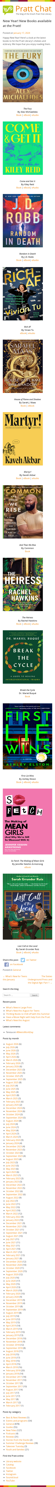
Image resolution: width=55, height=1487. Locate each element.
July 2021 (10, 1239)
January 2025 (12, 1104)
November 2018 (14, 1341)
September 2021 (14, 1232)
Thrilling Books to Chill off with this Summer (28, 1013)
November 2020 (14, 1264)
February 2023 (13, 1178)
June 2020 (11, 1280)
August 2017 (12, 1389)
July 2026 (10, 1047)
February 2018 (13, 1370)
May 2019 (10, 1322)
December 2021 (14, 1223)
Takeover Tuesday (15, 1446)
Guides (9, 1427)
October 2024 (13, 1114)
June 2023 (11, 1165)
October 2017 (13, 1383)
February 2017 (13, 1405)
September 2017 (14, 1386)
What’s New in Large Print (19, 1007)
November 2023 (14, 1149)
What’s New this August (18, 1020)
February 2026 (13, 1063)
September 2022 (14, 1194)
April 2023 (11, 1172)
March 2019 (12, 1328)
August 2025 (12, 1082)
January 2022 (12, 1220)
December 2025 (14, 1069)
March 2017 (12, 1402)
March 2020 (12, 1290)
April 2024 (11, 1133)
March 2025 (12, 1098)
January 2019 (12, 1335)
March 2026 (12, 1060)
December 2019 (14, 1300)
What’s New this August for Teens (23, 1010)
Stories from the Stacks (17, 1439)
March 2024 (12, 1136)
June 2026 (11, 1050)
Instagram (11, 1474)
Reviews (10, 1436)
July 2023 (10, 1162)
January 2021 (12, 1258)
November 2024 (14, 1111)
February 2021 (13, 1255)
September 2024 (14, 1117)
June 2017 (11, 1396)
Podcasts (10, 1433)
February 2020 (13, 1293)
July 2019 (10, 1316)
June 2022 (11, 1204)
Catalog (10, 1464)
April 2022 (11, 1210)
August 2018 (12, 1351)
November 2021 (14, 1226)
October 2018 (13, 1344)
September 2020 (14, 1271)
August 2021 (12, 1236)
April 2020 (11, 1287)
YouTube (10, 1480)
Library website (13, 1461)
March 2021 (12, 1252)
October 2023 (13, 1152)
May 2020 (10, 1284)
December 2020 (14, 1261)
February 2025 (13, 1101)
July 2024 (10, 1124)
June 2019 (11, 1319)
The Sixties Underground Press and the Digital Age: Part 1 (40, 979)
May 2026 (10, 1053)
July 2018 (10, 1354)
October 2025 (13, 1076)
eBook (27, 115)
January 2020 (12, 1296)
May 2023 (10, 1168)
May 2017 (10, 1399)
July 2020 (10, 1277)
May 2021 (10, 1245)
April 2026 (11, 1056)
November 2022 (14, 1188)
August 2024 (12, 1120)
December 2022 (14, 1184)
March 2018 (12, 1367)
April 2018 (11, 1364)
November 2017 (14, 1380)
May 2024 (10, 1130)
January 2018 (12, 1373)
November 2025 (14, 1072)
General (17, 969)
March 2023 (12, 1175)
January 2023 (12, 1181)
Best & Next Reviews (16, 1417)
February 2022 (13, 1216)
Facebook (11, 1467)
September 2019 (14, 1309)
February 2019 (13, 1332)
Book (18, 115)
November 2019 (14, 1303)
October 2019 (13, 1306)
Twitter (9, 1471)
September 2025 (14, 1079)
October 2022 (13, 1191)
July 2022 (10, 1200)
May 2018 (10, 1360)
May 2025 (10, 1092)
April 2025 (11, 1095)
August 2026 (12, 1044)
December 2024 (14, 1108)
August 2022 (12, 1197)
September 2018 (14, 1348)
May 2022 (10, 1207)
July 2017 (10, 1392)
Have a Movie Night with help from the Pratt (28, 1017)
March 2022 (12, 1213)
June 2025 (11, 1088)
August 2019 (12, 1312)
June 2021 (11, 1242)
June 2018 (11, 1357)
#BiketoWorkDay (24, 1032)
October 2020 (13, 1268)
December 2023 (14, 1146)
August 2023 (12, 1159)
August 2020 (12, 1274)
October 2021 (13, 1229)
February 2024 (13, 1140)
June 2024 (11, 1127)
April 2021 (11, 1248)
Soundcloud (12, 1477)
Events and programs (17, 1420)
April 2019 (11, 1325)
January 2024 (12, 1143)
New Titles (11, 1430)
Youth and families (15, 1449)
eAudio (35, 115)
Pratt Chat (33, 8)
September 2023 (14, 1156)
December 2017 (14, 1376)
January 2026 (12, 1066)
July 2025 (10, 1085)
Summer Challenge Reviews (20, 1443)
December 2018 (14, 1338)
